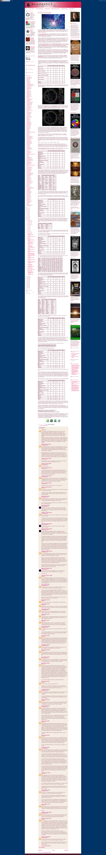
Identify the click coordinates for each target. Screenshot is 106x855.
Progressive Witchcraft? (31, 236)
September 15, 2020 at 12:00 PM (46, 575)
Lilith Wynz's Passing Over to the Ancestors (75, 381)
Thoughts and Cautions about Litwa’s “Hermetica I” (75, 365)
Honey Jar (29, 237)
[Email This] (49, 424)
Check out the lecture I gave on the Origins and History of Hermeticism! (75, 367)
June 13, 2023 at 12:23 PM (45, 772)
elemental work (29, 110)
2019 (27, 217)
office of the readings (30, 154)
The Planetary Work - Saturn (32, 47)
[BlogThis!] (50, 424)
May (28, 228)
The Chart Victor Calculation (30, 264)
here (76, 108)
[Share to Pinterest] (53, 424)
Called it (72, 357)
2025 (27, 210)
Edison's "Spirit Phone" (31, 269)
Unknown (43, 429)
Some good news (74, 354)
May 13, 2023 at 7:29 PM (45, 644)
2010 (27, 283)
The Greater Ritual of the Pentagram (32, 38)
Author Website (71, 8)
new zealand (29, 152)
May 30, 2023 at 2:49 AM (45, 705)
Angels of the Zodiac (42, 34)
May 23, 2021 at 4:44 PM (45, 584)
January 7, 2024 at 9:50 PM (45, 836)
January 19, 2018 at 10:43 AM (46, 458)
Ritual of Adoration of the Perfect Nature (75, 374)
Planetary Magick (31, 13)
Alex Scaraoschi (44, 506)
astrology (41, 425)
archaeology (29, 88)
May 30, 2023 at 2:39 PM (45, 735)
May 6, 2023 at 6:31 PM (45, 620)
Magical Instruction (65, 8)
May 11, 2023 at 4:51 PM (45, 635)
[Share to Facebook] (52, 424)
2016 (27, 276)
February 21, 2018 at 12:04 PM (46, 475)
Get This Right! (29, 270)
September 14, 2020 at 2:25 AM (46, 568)
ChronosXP (43, 148)
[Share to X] (51, 424)
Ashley (42, 487)
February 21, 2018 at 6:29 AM (46, 463)
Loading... (27, 70)
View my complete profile (75, 37)
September (29, 224)
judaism (28, 131)
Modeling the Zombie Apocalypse (30, 266)
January (29, 233)
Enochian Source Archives (56, 8)
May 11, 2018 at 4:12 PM (45, 505)
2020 (27, 216)
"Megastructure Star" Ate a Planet (30, 242)
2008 (27, 285)
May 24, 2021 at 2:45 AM (45, 599)
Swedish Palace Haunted (31, 261)
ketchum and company (30, 132)
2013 (27, 279)
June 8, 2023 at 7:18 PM (45, 747)
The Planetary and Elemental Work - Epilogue (30, 272)
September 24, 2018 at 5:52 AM (46, 528)
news (27, 153)
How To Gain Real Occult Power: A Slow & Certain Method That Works (75, 388)
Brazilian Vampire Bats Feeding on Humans (31, 254)
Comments (28, 293)
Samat (42, 621)
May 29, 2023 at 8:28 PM (45, 699)
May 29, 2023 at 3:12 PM (45, 689)
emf (27, 111)
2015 (27, 277)
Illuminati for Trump (30, 274)
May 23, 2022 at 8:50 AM (45, 614)
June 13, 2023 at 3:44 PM (45, 789)
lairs (27, 133)
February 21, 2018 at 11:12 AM (46, 467)
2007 (27, 286)
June (28, 227)
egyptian (28, 109)
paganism (28, 157)
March (29, 231)
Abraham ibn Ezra (45, 44)
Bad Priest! (29, 238)
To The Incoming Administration (30, 246)
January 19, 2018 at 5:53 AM (46, 444)
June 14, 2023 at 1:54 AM (45, 804)
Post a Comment (42, 847)
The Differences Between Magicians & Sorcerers (75, 390)
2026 (27, 209)
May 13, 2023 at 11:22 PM (45, 649)
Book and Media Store (39, 8)
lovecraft (28, 134)
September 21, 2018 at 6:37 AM (46, 512)
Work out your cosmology (75, 353)
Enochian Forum (47, 8)
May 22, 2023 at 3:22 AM (45, 663)
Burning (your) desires (75, 356)
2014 (27, 278)
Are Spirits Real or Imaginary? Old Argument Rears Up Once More (75, 385)
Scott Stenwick (44, 464)
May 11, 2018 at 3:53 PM (45, 496)
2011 (27, 282)
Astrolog (55, 61)
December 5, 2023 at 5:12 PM (46, 818)
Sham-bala (73, 355)
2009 (27, 284)
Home (26, 8)
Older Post (66, 850)
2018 (27, 218)
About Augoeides (31, 8)
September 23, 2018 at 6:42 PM (46, 523)
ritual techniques (45, 425)
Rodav (42, 576)
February (29, 232)
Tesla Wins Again (30, 268)
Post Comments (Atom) (47, 852)
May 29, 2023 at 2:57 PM (45, 681)
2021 (27, 215)
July (28, 226)
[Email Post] (48, 424)
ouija (27, 156)
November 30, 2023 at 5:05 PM (46, 812)
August (29, 225)
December (29, 220)
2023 (27, 212)
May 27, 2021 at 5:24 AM (45, 603)
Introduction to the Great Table (32, 22)
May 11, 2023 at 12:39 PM (45, 626)
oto (27, 155)
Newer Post (40, 850)
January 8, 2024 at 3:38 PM (45, 845)
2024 (27, 211)
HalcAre (42, 604)
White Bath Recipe (74, 369)
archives (28, 89)
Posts (28, 291)
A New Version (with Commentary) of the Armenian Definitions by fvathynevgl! (75, 371)
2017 (27, 219)
